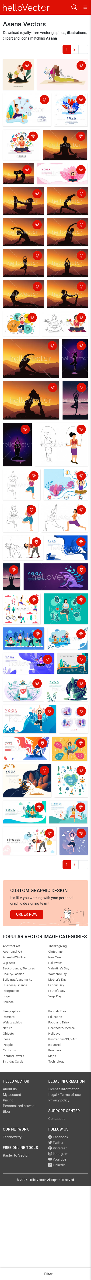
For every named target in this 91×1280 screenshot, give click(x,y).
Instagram (60, 1154)
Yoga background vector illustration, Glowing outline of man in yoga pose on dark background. (16, 445)
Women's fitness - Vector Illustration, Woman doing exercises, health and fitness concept (64, 323)
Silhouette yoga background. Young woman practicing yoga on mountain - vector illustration (67, 295)
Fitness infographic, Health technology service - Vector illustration (20, 689)
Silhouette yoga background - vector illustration (65, 259)
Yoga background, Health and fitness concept (27, 660)
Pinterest (59, 1148)
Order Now (26, 914)
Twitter (57, 1143)
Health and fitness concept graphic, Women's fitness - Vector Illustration (26, 103)
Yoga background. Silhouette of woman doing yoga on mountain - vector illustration (21, 202)
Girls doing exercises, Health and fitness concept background (70, 779)
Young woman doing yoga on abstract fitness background (67, 749)
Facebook (60, 1137)
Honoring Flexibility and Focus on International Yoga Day (15, 74)
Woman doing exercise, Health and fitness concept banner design (64, 479)
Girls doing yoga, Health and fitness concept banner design (73, 720)
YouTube (59, 1159)
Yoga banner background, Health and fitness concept (60, 170)
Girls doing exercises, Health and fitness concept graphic (20, 606)
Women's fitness (50, 427)
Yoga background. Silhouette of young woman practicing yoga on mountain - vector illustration (67, 202)
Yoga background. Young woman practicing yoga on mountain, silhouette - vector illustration (16, 174)
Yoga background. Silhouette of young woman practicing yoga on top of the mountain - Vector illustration (23, 264)
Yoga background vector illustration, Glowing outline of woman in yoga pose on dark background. (75, 359)
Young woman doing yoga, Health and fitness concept (25, 746)
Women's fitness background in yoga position (20, 513)
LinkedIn (59, 1165)
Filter (47, 1274)
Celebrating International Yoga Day (58, 66)
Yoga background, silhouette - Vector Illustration (60, 139)
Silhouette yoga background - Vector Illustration (12, 578)
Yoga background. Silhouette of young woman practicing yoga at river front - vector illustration (74, 401)
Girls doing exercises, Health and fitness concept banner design (67, 640)
